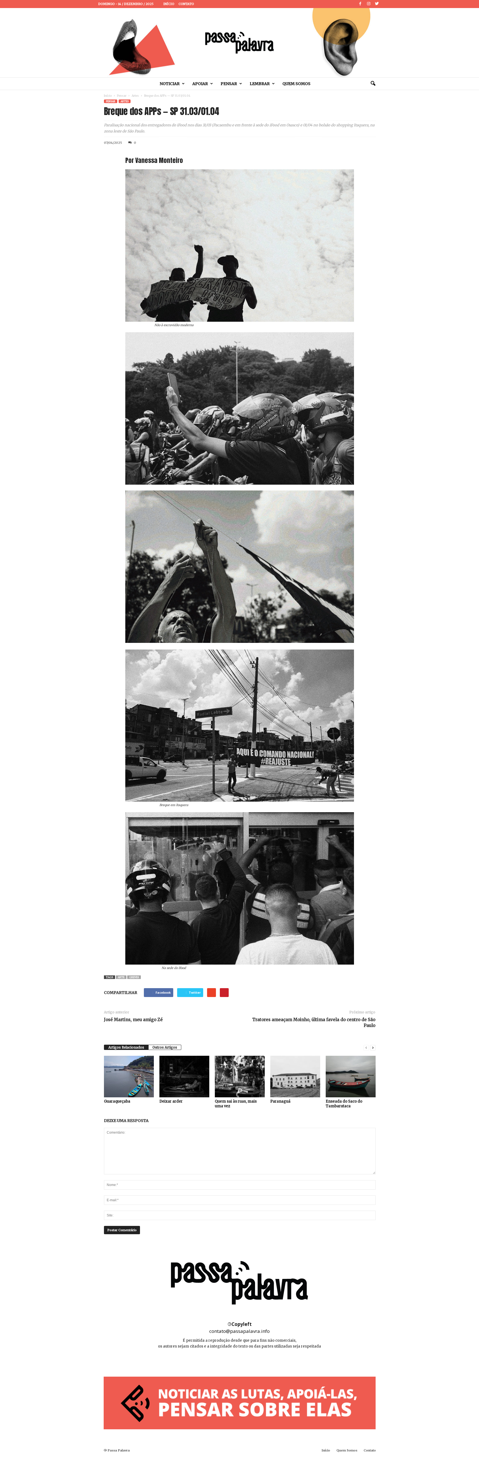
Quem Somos (296, 83)
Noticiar (170, 83)
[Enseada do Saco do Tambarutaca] (351, 1076)
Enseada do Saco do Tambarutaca (344, 1103)
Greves (134, 977)
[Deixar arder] (184, 1076)
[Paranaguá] (295, 1076)
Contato (186, 4)
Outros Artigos (164, 1047)
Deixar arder (171, 1101)
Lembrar (260, 83)
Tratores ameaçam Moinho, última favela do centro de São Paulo (313, 1022)
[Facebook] (360, 4)
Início (168, 4)
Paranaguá (280, 1101)
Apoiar (200, 83)
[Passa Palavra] (239, 42)
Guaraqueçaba (117, 1101)
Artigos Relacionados (126, 1047)
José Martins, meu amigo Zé (133, 1019)
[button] (373, 84)
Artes (135, 96)
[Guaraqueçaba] (129, 1076)
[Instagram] (368, 4)
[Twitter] (377, 4)
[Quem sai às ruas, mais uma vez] (240, 1076)
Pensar (229, 83)
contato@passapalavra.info (239, 1331)
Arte (121, 977)
